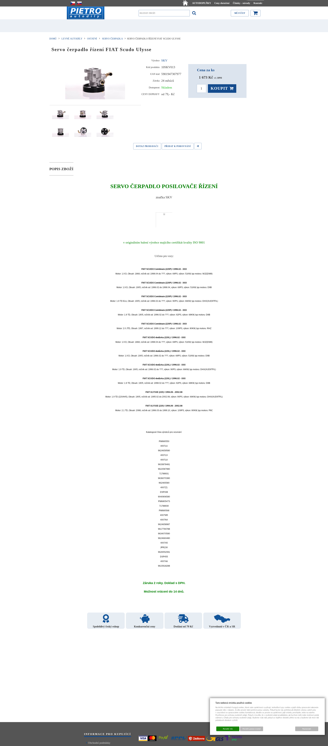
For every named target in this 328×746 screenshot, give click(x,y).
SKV (164, 60)
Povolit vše (228, 729)
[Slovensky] (79, 3)
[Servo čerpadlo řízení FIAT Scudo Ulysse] (95, 79)
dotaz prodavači (147, 146)
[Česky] (73, 3)
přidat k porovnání (178, 146)
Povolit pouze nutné (252, 729)
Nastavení (306, 729)
